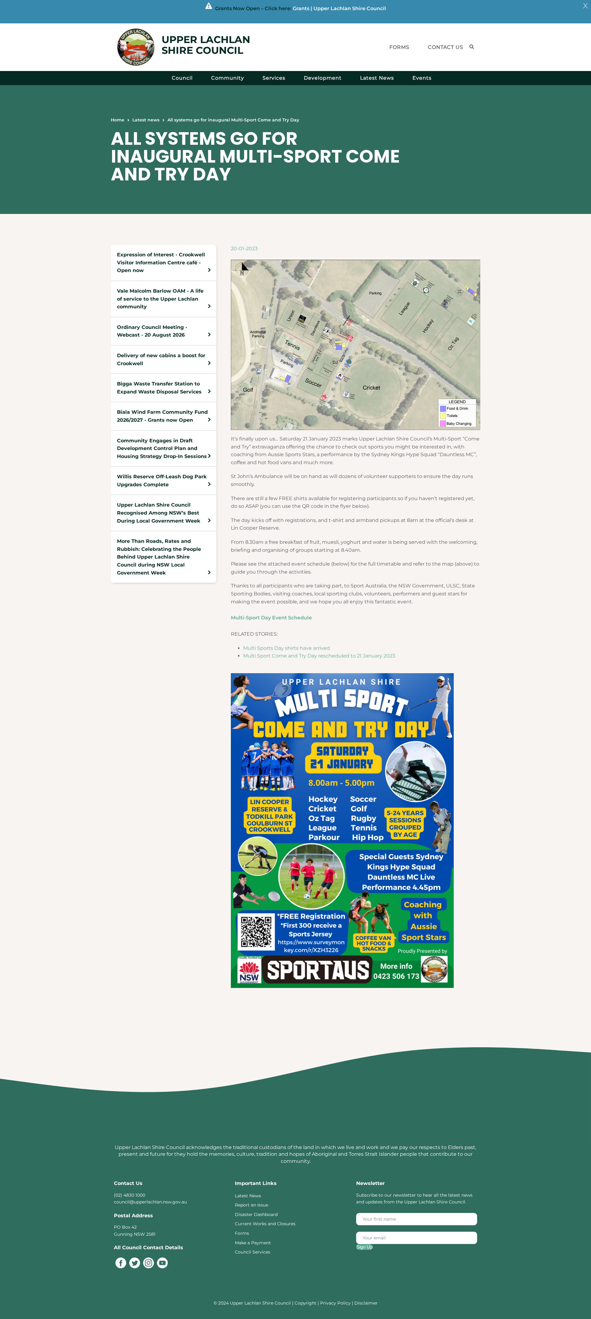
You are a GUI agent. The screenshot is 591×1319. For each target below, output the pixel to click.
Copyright (306, 1303)
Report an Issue (251, 1205)
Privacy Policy (335, 1303)
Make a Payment (253, 1243)
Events (422, 78)
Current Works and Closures (265, 1223)
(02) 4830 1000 (129, 1195)
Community (227, 78)
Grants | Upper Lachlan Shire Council (339, 8)
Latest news (145, 120)
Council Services (252, 1252)
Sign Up (364, 1247)
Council (182, 78)
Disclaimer (366, 1303)
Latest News (377, 78)
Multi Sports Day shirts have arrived (286, 648)
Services (274, 78)
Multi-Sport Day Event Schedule (271, 618)
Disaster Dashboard (256, 1214)
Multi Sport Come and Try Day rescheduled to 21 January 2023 (319, 656)
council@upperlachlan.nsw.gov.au (150, 1202)
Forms (399, 47)
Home (117, 120)
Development (323, 78)
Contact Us (445, 47)
